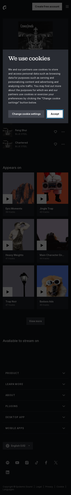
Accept (55, 113)
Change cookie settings (26, 113)
